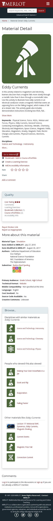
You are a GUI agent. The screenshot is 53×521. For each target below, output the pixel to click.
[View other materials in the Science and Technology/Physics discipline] (12, 349)
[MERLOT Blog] (36, 516)
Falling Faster (22, 403)
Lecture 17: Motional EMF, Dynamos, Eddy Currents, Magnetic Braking (28, 426)
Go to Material (10, 154)
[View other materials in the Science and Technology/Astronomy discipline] (12, 328)
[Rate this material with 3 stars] (20, 169)
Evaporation (22, 393)
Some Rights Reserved (31, 495)
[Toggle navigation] (48, 3)
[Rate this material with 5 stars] (27, 169)
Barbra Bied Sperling (21, 265)
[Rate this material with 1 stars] (13, 169)
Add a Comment (9, 180)
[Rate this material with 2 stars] (16, 169)
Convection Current (25, 457)
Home (4, 20)
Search (41, 10)
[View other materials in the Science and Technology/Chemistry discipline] (12, 339)
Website (23, 283)
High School (37, 280)
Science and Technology (12, 144)
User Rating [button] (9, 202)
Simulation (20, 241)
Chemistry (30, 339)
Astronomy (29, 144)
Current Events (23, 436)
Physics (29, 349)
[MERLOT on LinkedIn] (30, 516)
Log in (4, 482)
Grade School (25, 280)
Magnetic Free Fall (24, 447)
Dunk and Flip (22, 382)
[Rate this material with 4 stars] (24, 169)
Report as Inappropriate (12, 230)
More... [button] (5, 147)
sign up (40, 482)
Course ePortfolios (12, 213)
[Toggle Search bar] (26, 17)
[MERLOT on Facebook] (16, 516)
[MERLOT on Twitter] (23, 516)
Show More (7, 115)
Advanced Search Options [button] (25, 15)
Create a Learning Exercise (16, 162)
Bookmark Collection (13, 210)
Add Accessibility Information (17, 165)
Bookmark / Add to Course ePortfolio (21, 158)
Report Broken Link (10, 227)
